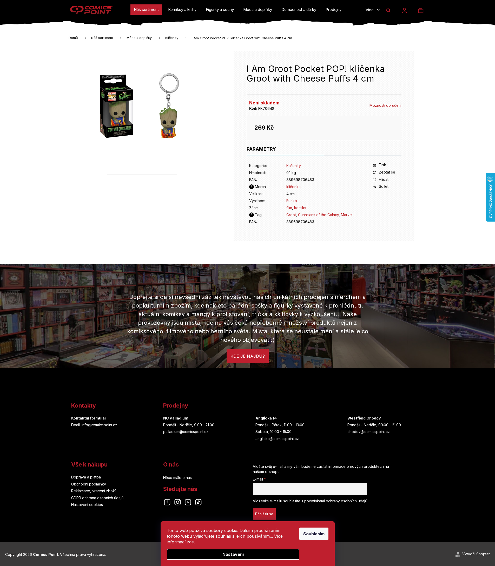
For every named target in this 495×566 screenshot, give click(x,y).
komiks (300, 207)
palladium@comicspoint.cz (185, 431)
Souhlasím (314, 533)
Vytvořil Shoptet (476, 554)
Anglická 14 (266, 418)
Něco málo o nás (177, 477)
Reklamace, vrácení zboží (93, 491)
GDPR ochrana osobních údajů (97, 498)
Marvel (347, 214)
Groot (291, 214)
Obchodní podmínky (88, 484)
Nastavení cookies (87, 504)
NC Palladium (175, 418)
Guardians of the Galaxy (318, 214)
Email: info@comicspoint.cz (94, 425)
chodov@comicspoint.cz (368, 431)
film (289, 207)
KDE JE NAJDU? (247, 356)
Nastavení (233, 554)
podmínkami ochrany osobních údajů (335, 501)
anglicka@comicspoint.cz (277, 438)
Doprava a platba (86, 477)
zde (190, 541)
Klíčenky (293, 165)
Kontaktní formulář (88, 418)
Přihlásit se (264, 514)
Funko (291, 200)
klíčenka (293, 186)
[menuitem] (146, 9)
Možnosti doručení (385, 105)
